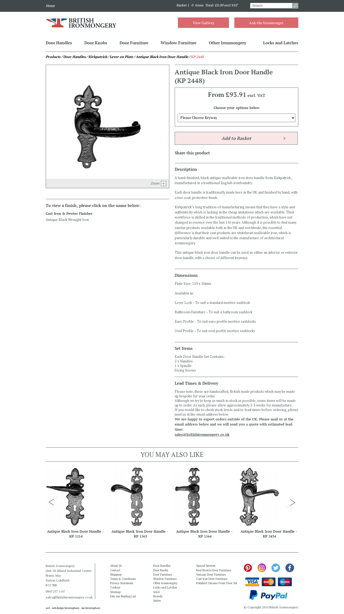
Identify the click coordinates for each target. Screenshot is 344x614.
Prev (52, 502)
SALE (156, 592)
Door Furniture (134, 42)
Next (292, 502)
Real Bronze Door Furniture (213, 570)
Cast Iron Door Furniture (211, 579)
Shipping (115, 574)
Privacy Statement (121, 583)
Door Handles (59, 42)
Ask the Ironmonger (266, 22)
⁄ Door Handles (73, 57)
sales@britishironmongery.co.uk (202, 434)
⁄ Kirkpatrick (96, 57)
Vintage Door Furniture (211, 574)
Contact (115, 570)
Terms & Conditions (123, 579)
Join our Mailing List (123, 596)
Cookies (115, 587)
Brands (157, 596)
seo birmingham (90, 608)
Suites (157, 600)
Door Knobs (95, 42)
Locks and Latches (280, 42)
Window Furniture (178, 42)
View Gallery (203, 22)
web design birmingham (65, 608)
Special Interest (206, 566)
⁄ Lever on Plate (120, 57)
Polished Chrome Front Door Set (216, 583)
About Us (116, 566)
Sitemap (115, 592)
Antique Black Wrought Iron (67, 219)
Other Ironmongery (227, 42)
